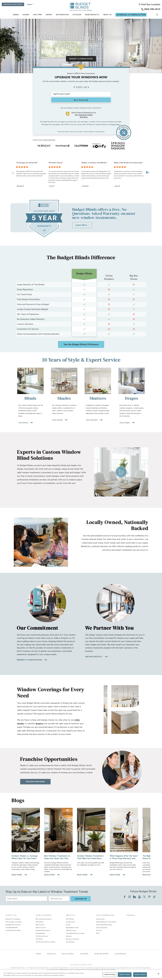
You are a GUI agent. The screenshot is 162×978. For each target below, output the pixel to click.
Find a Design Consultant (13, 922)
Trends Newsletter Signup (104, 925)
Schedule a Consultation (130, 14)
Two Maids (39, 939)
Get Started (81, 100)
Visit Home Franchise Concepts (45, 942)
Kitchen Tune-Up (41, 927)
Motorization (62, 15)
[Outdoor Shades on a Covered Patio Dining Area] (26, 830)
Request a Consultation (81, 59)
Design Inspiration (102, 927)
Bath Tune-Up (40, 925)
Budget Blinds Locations (13, 925)
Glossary (99, 930)
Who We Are (70, 919)
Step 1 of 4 (82, 87)
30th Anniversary (71, 930)
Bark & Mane (39, 922)
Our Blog (130, 915)
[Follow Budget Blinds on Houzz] (134, 896)
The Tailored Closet (42, 936)
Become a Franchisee (72, 939)
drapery (39, 723)
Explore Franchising (35, 782)
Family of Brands (43, 915)
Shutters (37, 15)
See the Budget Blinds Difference (81, 344)
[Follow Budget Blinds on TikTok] (154, 896)
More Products (92, 15)
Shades (26, 15)
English (29, 4)
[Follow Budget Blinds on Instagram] (129, 896)
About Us (107, 15)
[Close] (158, 973)
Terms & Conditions (68, 954)
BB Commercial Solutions (44, 919)
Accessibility (84, 954)
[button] (149, 4)
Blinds (16, 15)
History (68, 925)
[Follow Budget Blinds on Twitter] (144, 896)
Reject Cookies (124, 974)
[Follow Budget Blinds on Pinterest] (149, 896)
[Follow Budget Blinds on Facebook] (124, 896)
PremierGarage (40, 933)
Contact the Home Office (13, 930)
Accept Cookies (140, 974)
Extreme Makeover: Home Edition (106, 922)
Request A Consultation (13, 919)
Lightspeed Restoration (43, 930)
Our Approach (70, 922)
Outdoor (77, 15)
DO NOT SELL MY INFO (101, 954)
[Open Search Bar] (157, 15)
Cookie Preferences (120, 954)
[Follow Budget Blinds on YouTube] (139, 896)
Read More (17, 875)
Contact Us (11, 915)
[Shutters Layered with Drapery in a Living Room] (58, 830)
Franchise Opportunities (13, 4)
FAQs (98, 933)
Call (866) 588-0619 (12, 927)
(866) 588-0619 (152, 9)
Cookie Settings (109, 974)
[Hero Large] (91, 830)
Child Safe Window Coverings (75, 933)
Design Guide (100, 919)
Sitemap (38, 954)
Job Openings (70, 942)
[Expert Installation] (124, 830)
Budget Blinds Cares (72, 927)
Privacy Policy (115, 124)
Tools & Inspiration (105, 915)
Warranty (69, 936)
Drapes (49, 15)
